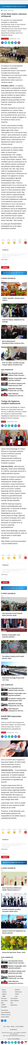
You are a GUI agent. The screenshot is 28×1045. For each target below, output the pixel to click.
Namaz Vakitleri (5, 1016)
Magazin (4, 994)
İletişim (12, 1026)
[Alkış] (9, 240)
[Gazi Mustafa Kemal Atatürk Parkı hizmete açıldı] (14, 604)
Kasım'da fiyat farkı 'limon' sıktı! (13, 952)
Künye (8, 1026)
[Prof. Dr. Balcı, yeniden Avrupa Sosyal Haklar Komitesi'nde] (14, 353)
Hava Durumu (4, 1010)
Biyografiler (4, 1007)
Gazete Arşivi (13, 1005)
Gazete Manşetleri (5, 1012)
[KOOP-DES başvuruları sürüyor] (14, 748)
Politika (17, 994)
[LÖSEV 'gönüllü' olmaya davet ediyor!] (14, 289)
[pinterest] (19, 42)
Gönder (5, 267)
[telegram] (12, 42)
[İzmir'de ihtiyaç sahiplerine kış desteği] (14, 310)
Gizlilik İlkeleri (13, 1029)
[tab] (5, 250)
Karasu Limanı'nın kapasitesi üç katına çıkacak (14, 932)
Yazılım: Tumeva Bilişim (13, 1038)
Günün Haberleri (14, 1000)
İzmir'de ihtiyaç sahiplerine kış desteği (13, 321)
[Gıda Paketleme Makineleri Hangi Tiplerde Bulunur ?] (14, 878)
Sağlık (3, 996)
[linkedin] (15, 42)
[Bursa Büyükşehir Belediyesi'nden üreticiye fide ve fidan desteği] (14, 332)
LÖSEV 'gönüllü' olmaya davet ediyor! (13, 299)
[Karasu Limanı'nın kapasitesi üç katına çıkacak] (14, 921)
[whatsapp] (9, 42)
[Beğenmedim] (20, 240)
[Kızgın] (25, 240)
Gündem (4, 991)
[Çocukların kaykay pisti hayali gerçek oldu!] (14, 647)
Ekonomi (17, 989)
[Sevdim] (14, 240)
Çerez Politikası (19, 1026)
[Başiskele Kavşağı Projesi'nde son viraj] (14, 668)
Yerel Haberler (14, 998)
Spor (16, 996)
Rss (5, 1026)
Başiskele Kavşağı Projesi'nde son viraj (13, 679)
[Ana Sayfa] (1, 10)
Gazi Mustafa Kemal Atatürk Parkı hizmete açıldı (12, 614)
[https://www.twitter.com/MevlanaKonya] (5, 1021)
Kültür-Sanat (10, 10)
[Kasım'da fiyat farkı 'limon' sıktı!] (14, 943)
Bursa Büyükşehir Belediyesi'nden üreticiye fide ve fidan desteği (13, 342)
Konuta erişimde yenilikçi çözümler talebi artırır (11, 910)
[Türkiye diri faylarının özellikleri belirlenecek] (14, 437)
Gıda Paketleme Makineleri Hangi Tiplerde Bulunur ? (12, 889)
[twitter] (5, 42)
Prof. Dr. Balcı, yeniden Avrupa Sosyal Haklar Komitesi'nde (13, 364)
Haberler (5, 10)
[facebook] (2, 42)
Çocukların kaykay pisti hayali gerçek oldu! (13, 657)
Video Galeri (4, 1000)
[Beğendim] (3, 240)
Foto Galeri (4, 998)
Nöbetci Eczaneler (5, 1014)
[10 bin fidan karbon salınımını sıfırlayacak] (14, 54)
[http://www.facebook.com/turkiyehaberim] (2, 1021)
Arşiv (11, 1002)
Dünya (4, 989)
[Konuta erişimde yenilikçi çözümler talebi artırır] (14, 900)
